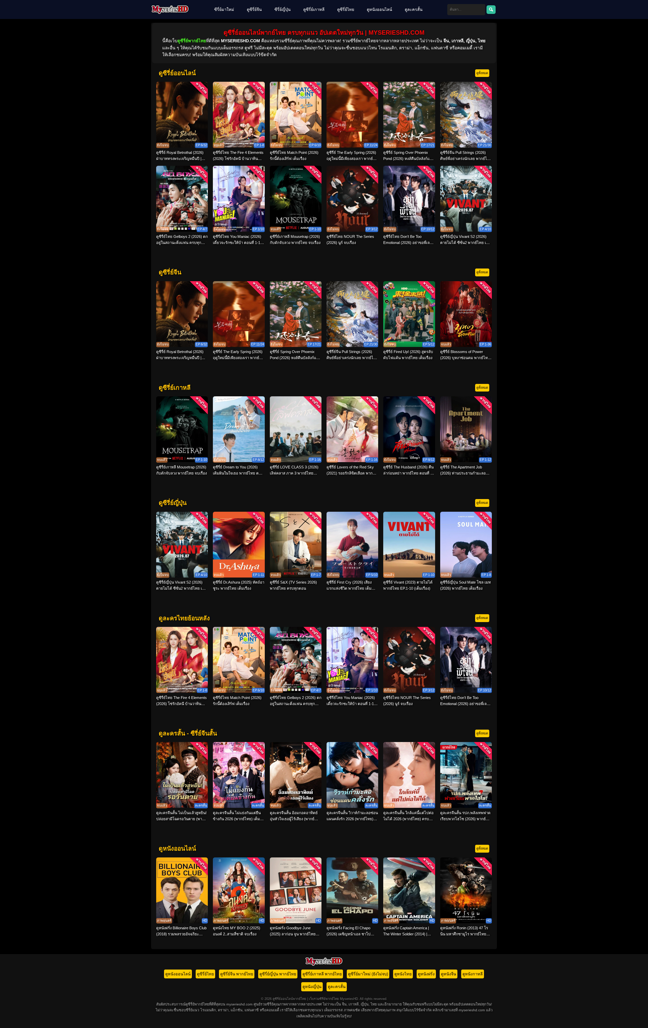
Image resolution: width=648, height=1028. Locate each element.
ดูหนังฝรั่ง (426, 974)
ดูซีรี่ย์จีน (254, 9)
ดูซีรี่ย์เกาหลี (314, 9)
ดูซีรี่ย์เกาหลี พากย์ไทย (322, 974)
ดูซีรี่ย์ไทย (345, 9)
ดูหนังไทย (403, 974)
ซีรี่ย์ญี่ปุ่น (282, 9)
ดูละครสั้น (413, 9)
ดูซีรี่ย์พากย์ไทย (191, 40)
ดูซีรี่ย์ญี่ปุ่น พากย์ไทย (277, 974)
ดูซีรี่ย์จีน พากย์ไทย (236, 974)
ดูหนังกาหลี (472, 974)
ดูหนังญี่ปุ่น (311, 986)
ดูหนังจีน (448, 974)
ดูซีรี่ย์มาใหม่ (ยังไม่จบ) (368, 974)
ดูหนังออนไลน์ (379, 9)
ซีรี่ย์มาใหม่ (224, 9)
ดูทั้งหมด (482, 73)
